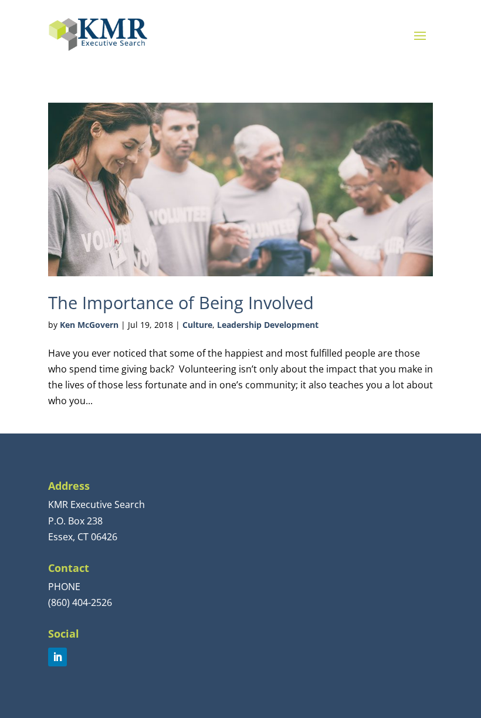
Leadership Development (268, 324)
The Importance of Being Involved (181, 302)
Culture (197, 324)
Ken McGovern (89, 324)
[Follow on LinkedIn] (57, 657)
